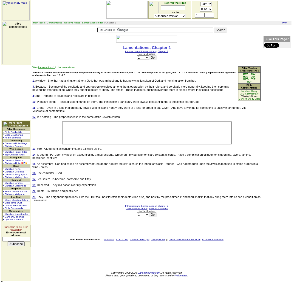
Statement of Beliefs (212, 239)
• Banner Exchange (13, 216)
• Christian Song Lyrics (15, 174)
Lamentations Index (92, 22)
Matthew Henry (249, 91)
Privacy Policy (158, 239)
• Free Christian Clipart (15, 191)
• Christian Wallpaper (14, 194)
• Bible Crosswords (13, 208)
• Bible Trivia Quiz (12, 202)
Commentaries (54, 22)
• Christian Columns (13, 171)
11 (33, 107)
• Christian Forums (13, 146)
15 (34, 164)
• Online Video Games (15, 205)
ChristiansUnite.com (149, 272)
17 (34, 179)
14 (34, 154)
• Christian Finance (13, 160)
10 (34, 101)
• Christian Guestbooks (15, 214)
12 (34, 117)
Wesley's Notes (72, 22)
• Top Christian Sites (14, 154)
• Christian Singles (13, 183)
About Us (109, 239)
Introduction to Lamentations (140, 51)
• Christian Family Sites (15, 152)
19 (34, 185)
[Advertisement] (16, 92)
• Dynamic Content (13, 219)
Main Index (39, 22)
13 (34, 148)
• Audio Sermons (12, 137)
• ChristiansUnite (15, 163)
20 (34, 191)
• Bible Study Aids (12, 132)
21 (34, 197)
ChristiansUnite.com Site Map (184, 239)
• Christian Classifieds (14, 185)
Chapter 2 (163, 51)
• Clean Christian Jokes (15, 200)
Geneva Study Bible (249, 99)
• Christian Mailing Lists (15, 177)
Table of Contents (158, 208)
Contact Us (122, 239)
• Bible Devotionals (13, 135)
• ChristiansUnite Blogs (15, 143)
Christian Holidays (139, 239)
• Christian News (11, 169)
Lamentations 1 (46, 67)
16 (34, 173)
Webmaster (180, 275)
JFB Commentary (249, 93)
